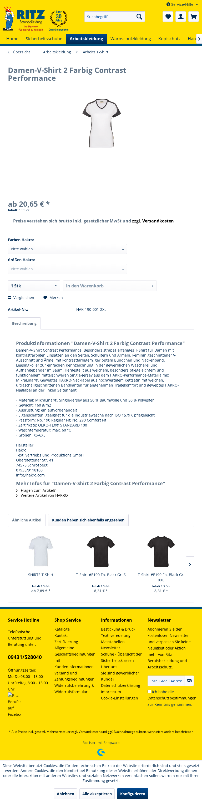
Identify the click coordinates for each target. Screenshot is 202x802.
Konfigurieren (132, 793)
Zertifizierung (66, 641)
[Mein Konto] (180, 16)
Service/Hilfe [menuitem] (182, 4)
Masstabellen (113, 641)
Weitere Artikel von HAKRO (44, 495)
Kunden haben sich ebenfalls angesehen (88, 519)
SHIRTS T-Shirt (40, 574)
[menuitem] (114, 16)
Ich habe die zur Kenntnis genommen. (172, 698)
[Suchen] (139, 16)
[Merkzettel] (168, 16)
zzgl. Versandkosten (153, 221)
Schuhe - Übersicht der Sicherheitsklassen (121, 657)
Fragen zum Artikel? (37, 490)
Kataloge (62, 629)
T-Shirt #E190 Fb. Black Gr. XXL (161, 577)
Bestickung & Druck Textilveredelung (118, 632)
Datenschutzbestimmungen (172, 698)
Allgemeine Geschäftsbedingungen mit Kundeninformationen (74, 657)
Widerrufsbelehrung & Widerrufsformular (74, 688)
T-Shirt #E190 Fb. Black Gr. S (101, 574)
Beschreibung (24, 323)
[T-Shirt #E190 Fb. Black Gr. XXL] (161, 551)
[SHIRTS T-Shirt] (41, 551)
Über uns (109, 666)
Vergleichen (23, 297)
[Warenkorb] (193, 16)
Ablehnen (65, 793)
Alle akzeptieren (97, 793)
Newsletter (110, 647)
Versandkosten (89, 731)
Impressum (111, 691)
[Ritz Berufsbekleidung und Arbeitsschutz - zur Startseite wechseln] (35, 18)
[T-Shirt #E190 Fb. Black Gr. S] (101, 551)
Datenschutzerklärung (120, 685)
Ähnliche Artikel (26, 519)
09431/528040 (25, 657)
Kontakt (61, 635)
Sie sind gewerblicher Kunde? (120, 676)
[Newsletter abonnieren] (189, 681)
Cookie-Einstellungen (119, 698)
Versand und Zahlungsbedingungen (74, 676)
